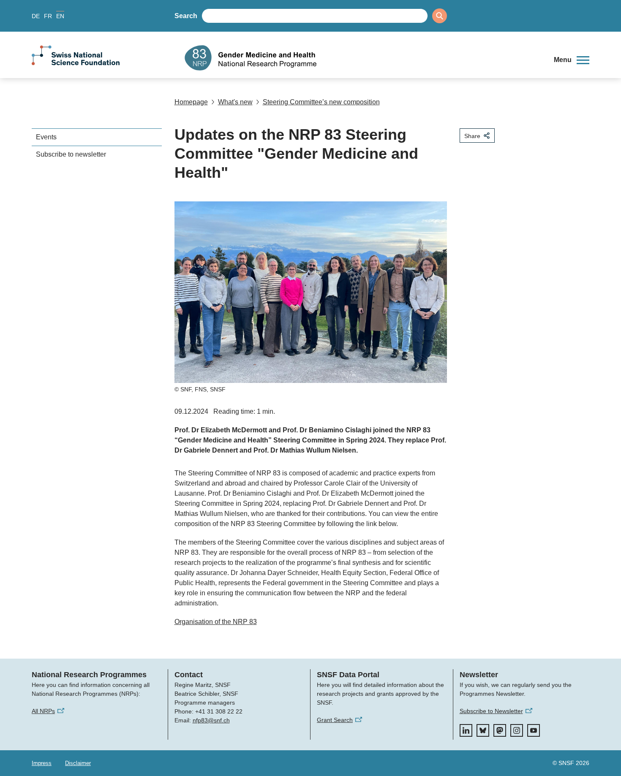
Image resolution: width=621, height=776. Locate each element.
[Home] (363, 58)
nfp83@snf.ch (211, 720)
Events (46, 137)
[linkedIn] (466, 730)
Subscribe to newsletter (71, 154)
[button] (571, 60)
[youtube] (533, 730)
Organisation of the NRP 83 (215, 621)
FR (48, 16)
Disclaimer (78, 763)
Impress (42, 763)
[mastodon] (499, 730)
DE (36, 16)
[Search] (439, 15)
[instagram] (516, 730)
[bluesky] (483, 730)
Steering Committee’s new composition (321, 102)
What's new (235, 102)
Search (185, 15)
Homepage (191, 102)
